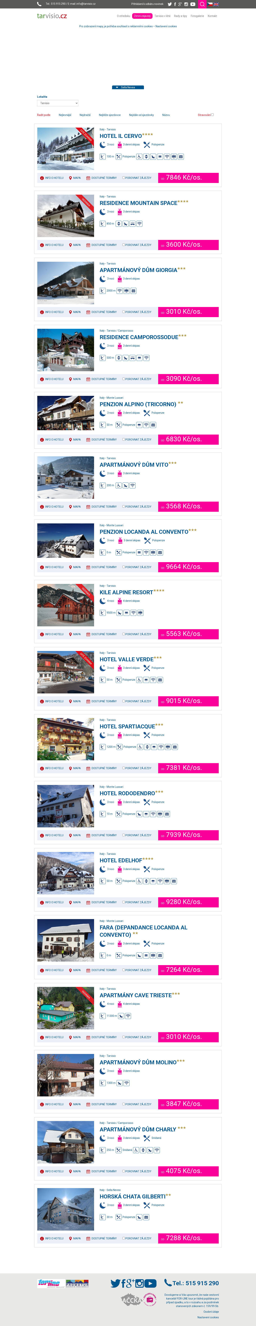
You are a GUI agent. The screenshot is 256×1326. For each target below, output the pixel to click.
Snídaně (127, 1149)
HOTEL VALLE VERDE (126, 659)
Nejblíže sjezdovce (110, 114)
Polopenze (129, 156)
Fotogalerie (197, 15)
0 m (109, 552)
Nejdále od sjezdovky (141, 114)
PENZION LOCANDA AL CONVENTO (144, 531)
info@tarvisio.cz (86, 3)
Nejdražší (85, 114)
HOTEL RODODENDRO (127, 793)
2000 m (111, 290)
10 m (110, 813)
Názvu (166, 114)
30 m (110, 1217)
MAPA (77, 177)
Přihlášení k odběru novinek (147, 3)
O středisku (123, 15)
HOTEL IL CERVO (121, 136)
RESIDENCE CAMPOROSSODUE (139, 337)
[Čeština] (210, 3)
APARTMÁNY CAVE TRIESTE (136, 995)
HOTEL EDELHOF (121, 860)
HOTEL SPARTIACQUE (127, 726)
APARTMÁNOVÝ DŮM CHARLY (138, 1129)
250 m (110, 1149)
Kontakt (212, 15)
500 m (110, 357)
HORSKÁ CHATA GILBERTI (132, 1196)
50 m (110, 424)
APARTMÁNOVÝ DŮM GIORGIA (138, 270)
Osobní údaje (211, 1311)
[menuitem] (123, 16)
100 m (110, 156)
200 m (110, 485)
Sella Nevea (128, 87)
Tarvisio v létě (162, 15)
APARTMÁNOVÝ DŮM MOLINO (138, 1062)
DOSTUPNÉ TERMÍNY (104, 177)
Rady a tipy (180, 15)
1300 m (111, 1082)
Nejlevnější (65, 114)
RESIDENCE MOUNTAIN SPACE (138, 203)
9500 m (111, 612)
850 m (110, 223)
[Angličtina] (216, 3)
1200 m (111, 746)
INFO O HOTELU (54, 177)
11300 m (112, 1015)
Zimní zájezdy (142, 15)
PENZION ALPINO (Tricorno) (139, 404)
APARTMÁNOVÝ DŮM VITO (134, 464)
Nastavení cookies (166, 26)
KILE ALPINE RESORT (126, 592)
